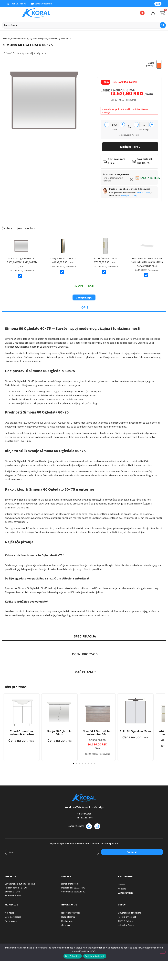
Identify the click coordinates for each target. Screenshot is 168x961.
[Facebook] (89, 826)
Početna (6, 38)
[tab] (84, 308)
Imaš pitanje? (40, 53)
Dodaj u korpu (130, 147)
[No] (163, 952)
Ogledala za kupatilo (38, 38)
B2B (158, 3)
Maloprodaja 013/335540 (73, 887)
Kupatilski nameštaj (19, 38)
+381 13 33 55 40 (143, 192)
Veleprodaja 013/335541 (73, 891)
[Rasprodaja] (142, 13)
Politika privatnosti (95, 956)
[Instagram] (97, 826)
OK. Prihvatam (72, 956)
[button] (131, 179)
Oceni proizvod (24, 53)
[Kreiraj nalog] (153, 13)
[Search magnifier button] (163, 25)
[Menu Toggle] (4, 13)
